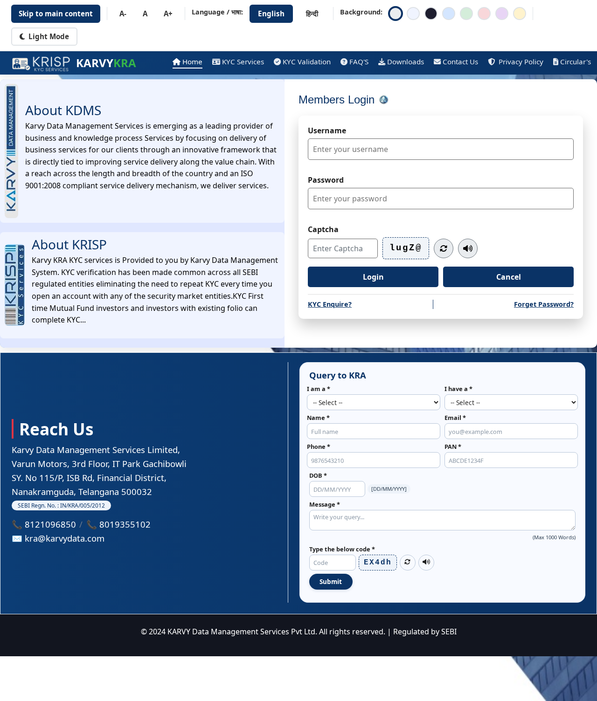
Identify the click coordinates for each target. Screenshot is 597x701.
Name (318, 417)
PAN (452, 446)
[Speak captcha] (468, 248)
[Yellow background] (519, 13)
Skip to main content (56, 13)
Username (327, 130)
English (271, 13)
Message (324, 504)
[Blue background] (448, 13)
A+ (168, 13)
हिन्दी (312, 13)
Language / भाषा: (217, 11)
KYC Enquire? (330, 304)
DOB (318, 475)
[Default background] (395, 13)
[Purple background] (501, 13)
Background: (361, 11)
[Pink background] (484, 13)
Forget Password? (544, 304)
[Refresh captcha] (443, 248)
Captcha (323, 229)
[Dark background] (430, 13)
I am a (318, 389)
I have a (458, 389)
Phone (318, 446)
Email (455, 417)
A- (122, 13)
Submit (330, 581)
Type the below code (342, 549)
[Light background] (413, 13)
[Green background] (466, 13)
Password (326, 180)
